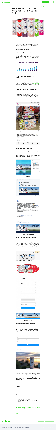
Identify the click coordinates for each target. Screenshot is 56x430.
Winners (11, 427)
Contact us (35, 2)
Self (17, 2)
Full (15, 2)
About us (3, 427)
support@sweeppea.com (49, 420)
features (35, 412)
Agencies (31, 2)
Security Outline (27, 427)
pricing (17, 413)
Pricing (20, 2)
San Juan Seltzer (36, 83)
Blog (6, 427)
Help (9, 427)
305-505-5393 (45, 2)
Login (52, 2)
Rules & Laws (24, 2)
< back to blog (42, 6)
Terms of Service (21, 427)
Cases (28, 2)
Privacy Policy (16, 427)
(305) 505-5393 (41, 420)
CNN (33, 58)
